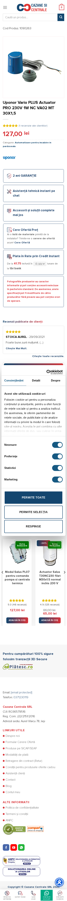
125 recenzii (52, 604)
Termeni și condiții (17, 813)
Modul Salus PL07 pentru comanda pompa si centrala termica (17, 578)
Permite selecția (33, 512)
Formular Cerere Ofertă (20, 742)
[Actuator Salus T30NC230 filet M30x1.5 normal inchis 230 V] (49, 553)
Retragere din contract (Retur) (24, 760)
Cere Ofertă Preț (25, 230)
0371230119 (20, 697)
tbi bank (15, 268)
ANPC (9, 820)
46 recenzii (19, 604)
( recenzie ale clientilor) (33, 125)
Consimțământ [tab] (13, 380)
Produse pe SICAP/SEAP (21, 748)
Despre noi (13, 735)
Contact (10, 779)
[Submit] (61, 17)
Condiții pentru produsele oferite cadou (30, 767)
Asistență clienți (15, 773)
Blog (9, 786)
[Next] (64, 580)
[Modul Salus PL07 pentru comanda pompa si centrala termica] (17, 553)
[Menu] (5, 7)
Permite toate (33, 497)
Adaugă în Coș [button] (17, 620)
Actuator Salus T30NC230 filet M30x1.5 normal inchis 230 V (50, 578)
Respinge (33, 526)
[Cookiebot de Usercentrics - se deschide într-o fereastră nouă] (47, 370)
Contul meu (13, 792)
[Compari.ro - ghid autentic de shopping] (23, 829)
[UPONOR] (9, 157)
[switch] (57, 456)
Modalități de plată (17, 754)
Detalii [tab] (36, 380)
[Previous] (2, 580)
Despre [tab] (55, 380)
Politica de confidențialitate (22, 807)
